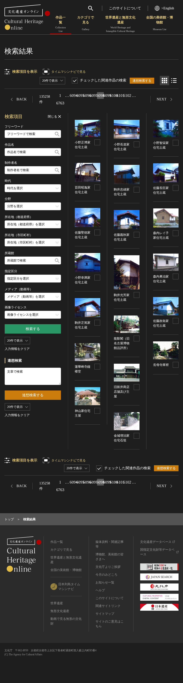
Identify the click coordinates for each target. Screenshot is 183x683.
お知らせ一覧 (105, 582)
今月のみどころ (106, 574)
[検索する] (57, 134)
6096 (87, 95)
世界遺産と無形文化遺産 (120, 24)
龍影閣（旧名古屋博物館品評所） (121, 343)
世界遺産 (56, 603)
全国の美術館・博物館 (159, 23)
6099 (107, 95)
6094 (73, 95)
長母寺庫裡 (161, 365)
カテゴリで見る (85, 23)
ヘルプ (100, 590)
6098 (100, 95)
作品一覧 (60, 24)
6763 (60, 103)
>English (167, 8)
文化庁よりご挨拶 (108, 567)
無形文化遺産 (59, 611)
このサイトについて (125, 8)
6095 (80, 95)
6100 (113, 95)
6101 (120, 95)
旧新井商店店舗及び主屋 (121, 391)
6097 (93, 95)
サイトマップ (105, 613)
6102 (127, 95)
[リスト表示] (174, 80)
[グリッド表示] (164, 80)
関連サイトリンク (108, 606)
